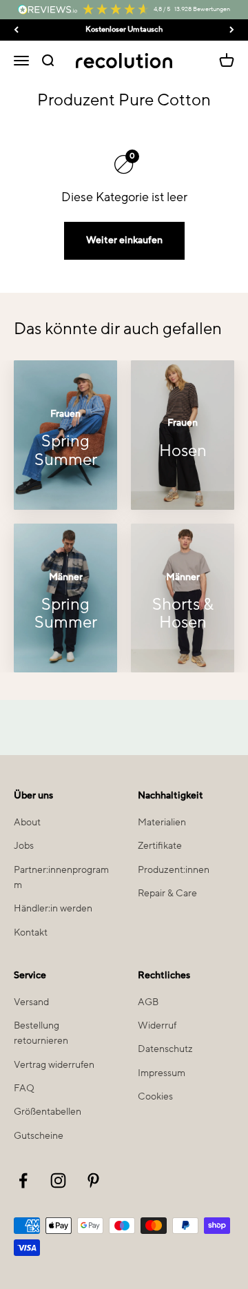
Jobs (24, 846)
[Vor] (231, 30)
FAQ (24, 1088)
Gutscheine (38, 1136)
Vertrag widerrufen (54, 1065)
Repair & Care (167, 893)
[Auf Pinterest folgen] (93, 1180)
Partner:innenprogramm (61, 877)
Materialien (162, 822)
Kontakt (31, 933)
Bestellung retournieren (41, 1033)
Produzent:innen (173, 870)
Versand (31, 1002)
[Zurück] (16, 30)
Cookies (155, 1097)
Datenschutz (165, 1049)
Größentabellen (47, 1112)
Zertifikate (160, 846)
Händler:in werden (53, 909)
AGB (148, 1002)
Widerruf (157, 1026)
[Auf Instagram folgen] (58, 1180)
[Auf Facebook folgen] (23, 1180)
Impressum (161, 1073)
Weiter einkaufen (124, 240)
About (27, 822)
